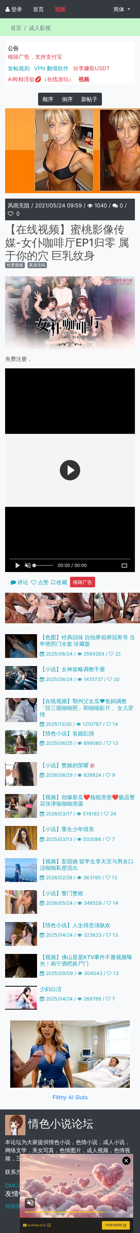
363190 (92, 877)
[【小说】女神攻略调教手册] (21, 677)
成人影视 (40, 27)
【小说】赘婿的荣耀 (67, 765)
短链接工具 (18, 1205)
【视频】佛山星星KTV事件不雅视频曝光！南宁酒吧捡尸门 (86, 960)
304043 (93, 973)
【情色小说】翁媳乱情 (67, 733)
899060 (93, 743)
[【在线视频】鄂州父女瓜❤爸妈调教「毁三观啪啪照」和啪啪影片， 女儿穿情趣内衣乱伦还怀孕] (21, 709)
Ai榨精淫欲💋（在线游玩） (41, 79)
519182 (91, 813)
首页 (38, 9)
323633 (93, 935)
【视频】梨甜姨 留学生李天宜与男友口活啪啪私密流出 (87, 864)
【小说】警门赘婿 (61, 893)
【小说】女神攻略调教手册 (72, 669)
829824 (92, 775)
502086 (92, 839)
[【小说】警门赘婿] (21, 901)
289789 (92, 998)
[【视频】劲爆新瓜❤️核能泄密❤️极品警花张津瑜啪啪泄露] (21, 805)
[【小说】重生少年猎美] (21, 837)
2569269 (94, 654)
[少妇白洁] (21, 997)
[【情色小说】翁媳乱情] (21, 741)
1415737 (93, 679)
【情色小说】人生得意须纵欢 (75, 925)
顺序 (47, 99)
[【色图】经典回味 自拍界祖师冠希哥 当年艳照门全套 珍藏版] (21, 645)
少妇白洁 (51, 989)
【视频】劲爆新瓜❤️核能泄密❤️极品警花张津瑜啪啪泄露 (87, 800)
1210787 (92, 724)
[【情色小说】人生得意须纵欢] (21, 933)
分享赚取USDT (91, 68)
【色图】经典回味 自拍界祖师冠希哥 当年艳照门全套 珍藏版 (87, 640)
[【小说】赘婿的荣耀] (21, 773)
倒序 (67, 99)
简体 (119, 9)
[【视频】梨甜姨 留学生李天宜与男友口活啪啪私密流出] (21, 869)
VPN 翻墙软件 (51, 68)
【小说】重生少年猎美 (67, 829)
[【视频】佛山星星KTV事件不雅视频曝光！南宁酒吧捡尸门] (21, 965)
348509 (93, 903)
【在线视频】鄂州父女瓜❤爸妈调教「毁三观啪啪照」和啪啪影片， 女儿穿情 (87, 707)
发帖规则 (19, 68)
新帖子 (89, 99)
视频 (60, 9)
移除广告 (82, 582)
